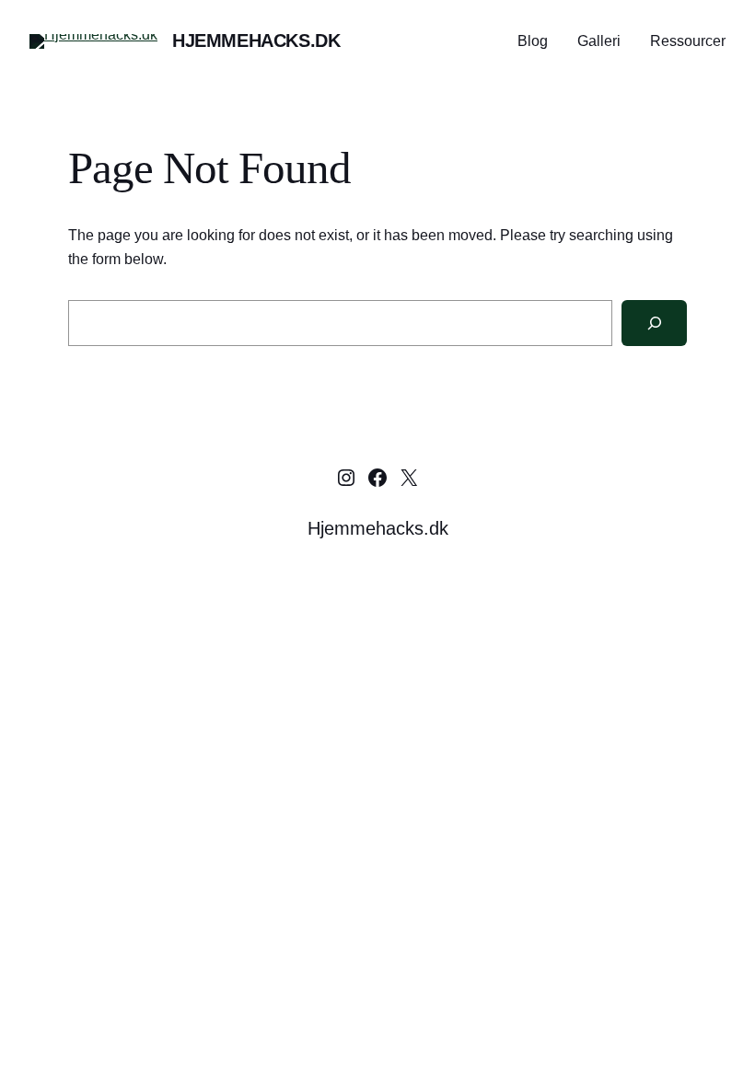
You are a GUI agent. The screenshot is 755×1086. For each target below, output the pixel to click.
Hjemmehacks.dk (256, 40)
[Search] (654, 322)
